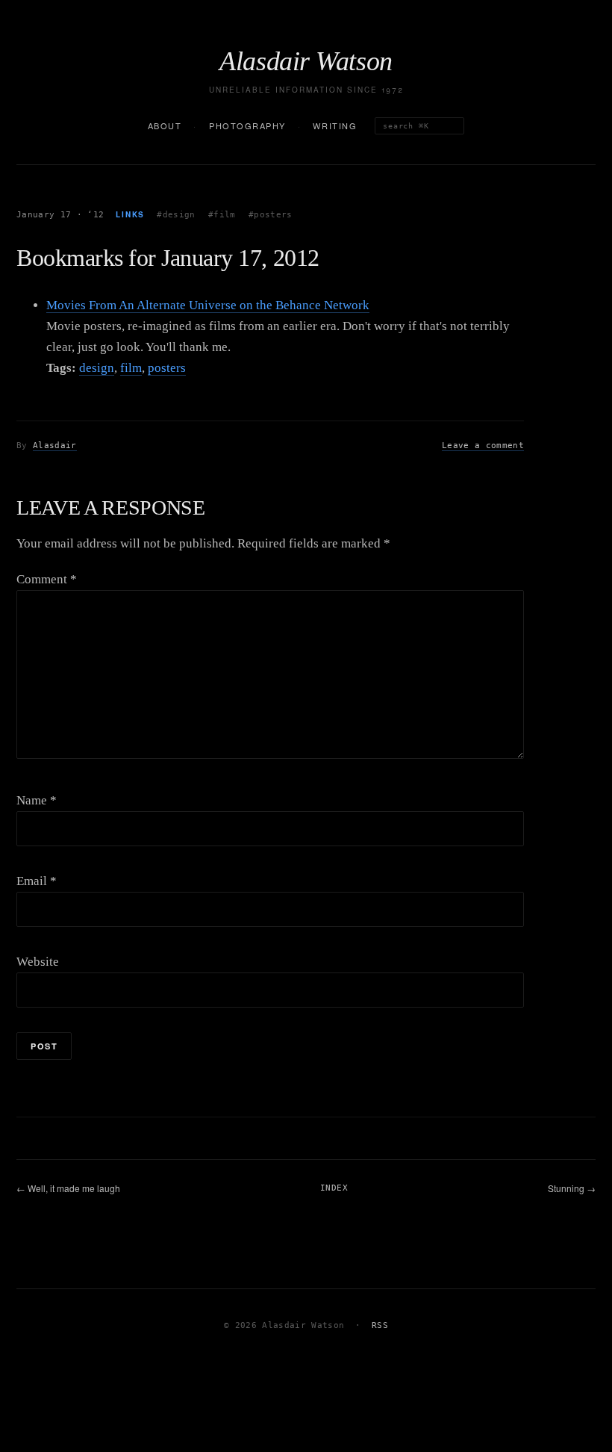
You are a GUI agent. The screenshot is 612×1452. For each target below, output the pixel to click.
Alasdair (55, 445)
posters (167, 368)
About (165, 125)
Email (36, 881)
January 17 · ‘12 (60, 215)
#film (222, 215)
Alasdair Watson (306, 61)
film (131, 368)
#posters (271, 215)
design (96, 368)
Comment (46, 579)
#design (176, 215)
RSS (380, 1325)
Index (334, 1188)
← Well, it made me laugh (68, 1188)
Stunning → (572, 1188)
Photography (247, 125)
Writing (335, 125)
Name (36, 800)
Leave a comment (483, 445)
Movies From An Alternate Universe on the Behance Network (207, 305)
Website (37, 962)
